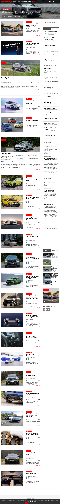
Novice (28, 21)
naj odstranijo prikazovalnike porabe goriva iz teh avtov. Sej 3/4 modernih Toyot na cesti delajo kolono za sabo (51, 148)
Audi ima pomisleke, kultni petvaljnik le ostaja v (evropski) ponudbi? (32, 277)
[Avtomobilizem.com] (6, 2)
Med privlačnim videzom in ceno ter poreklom (32, 374)
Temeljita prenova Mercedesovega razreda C (32, 355)
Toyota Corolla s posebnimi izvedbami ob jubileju (32, 24)
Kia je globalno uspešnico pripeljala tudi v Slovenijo (18, 12)
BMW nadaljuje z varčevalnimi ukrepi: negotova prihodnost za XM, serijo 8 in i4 (32, 257)
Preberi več (38, 35)
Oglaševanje (25, 496)
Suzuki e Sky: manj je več (32, 120)
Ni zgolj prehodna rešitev (9, 78)
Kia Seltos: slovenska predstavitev (10, 14)
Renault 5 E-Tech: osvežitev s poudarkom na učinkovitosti (32, 102)
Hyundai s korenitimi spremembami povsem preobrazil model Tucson (32, 297)
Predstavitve (6, 9)
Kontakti (35, 496)
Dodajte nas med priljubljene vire (52, 23)
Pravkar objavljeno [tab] (47, 28)
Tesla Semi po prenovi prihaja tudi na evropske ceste (31, 218)
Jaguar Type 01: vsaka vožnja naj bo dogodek (31, 474)
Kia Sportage (17, 16)
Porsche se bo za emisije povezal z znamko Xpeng (32, 434)
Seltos (24, 16)
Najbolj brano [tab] (47, 250)
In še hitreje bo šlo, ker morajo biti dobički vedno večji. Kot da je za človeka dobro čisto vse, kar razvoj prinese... (51, 195)
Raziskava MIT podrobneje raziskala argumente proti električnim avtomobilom (32, 395)
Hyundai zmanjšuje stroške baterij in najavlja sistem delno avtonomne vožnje (32, 45)
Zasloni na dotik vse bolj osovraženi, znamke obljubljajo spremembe (32, 336)
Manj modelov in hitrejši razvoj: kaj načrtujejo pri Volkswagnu (31, 415)
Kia (4, 16)
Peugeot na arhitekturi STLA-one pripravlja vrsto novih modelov (32, 317)
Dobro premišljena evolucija (54, 255)
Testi (3, 139)
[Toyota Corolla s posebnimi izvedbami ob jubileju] (51, 295)
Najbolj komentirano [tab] (55, 250)
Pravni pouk (31, 496)
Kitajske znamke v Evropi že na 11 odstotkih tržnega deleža (32, 179)
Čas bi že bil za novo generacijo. (50, 182)
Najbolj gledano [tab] (54, 28)
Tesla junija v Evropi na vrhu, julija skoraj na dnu (32, 198)
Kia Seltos (10, 16)
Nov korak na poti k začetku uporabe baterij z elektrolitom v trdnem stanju (33, 238)
